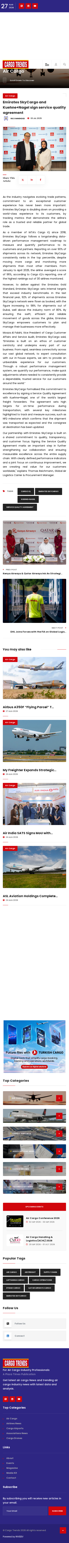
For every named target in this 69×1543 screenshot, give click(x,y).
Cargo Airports (14, 1428)
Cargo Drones (14, 1438)
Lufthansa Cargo (15, 1280)
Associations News (17, 1433)
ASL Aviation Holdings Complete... (30, 896)
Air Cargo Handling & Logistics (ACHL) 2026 (39, 1238)
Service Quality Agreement (19, 507)
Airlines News (13, 1423)
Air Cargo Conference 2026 (43, 1218)
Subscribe (57, 1510)
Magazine (12, 1467)
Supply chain (50, 1272)
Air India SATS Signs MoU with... (28, 833)
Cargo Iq (26, 491)
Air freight (30, 1272)
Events (10, 1463)
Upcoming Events (34, 1206)
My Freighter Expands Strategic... (29, 770)
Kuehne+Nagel (28, 499)
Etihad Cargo (13, 1288)
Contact (11, 1477)
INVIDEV (19, 1536)
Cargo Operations (42, 1280)
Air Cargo (10, 95)
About (9, 1458)
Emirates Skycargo (49, 491)
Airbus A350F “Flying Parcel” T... (28, 707)
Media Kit (11, 1472)
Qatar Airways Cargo (39, 1288)
